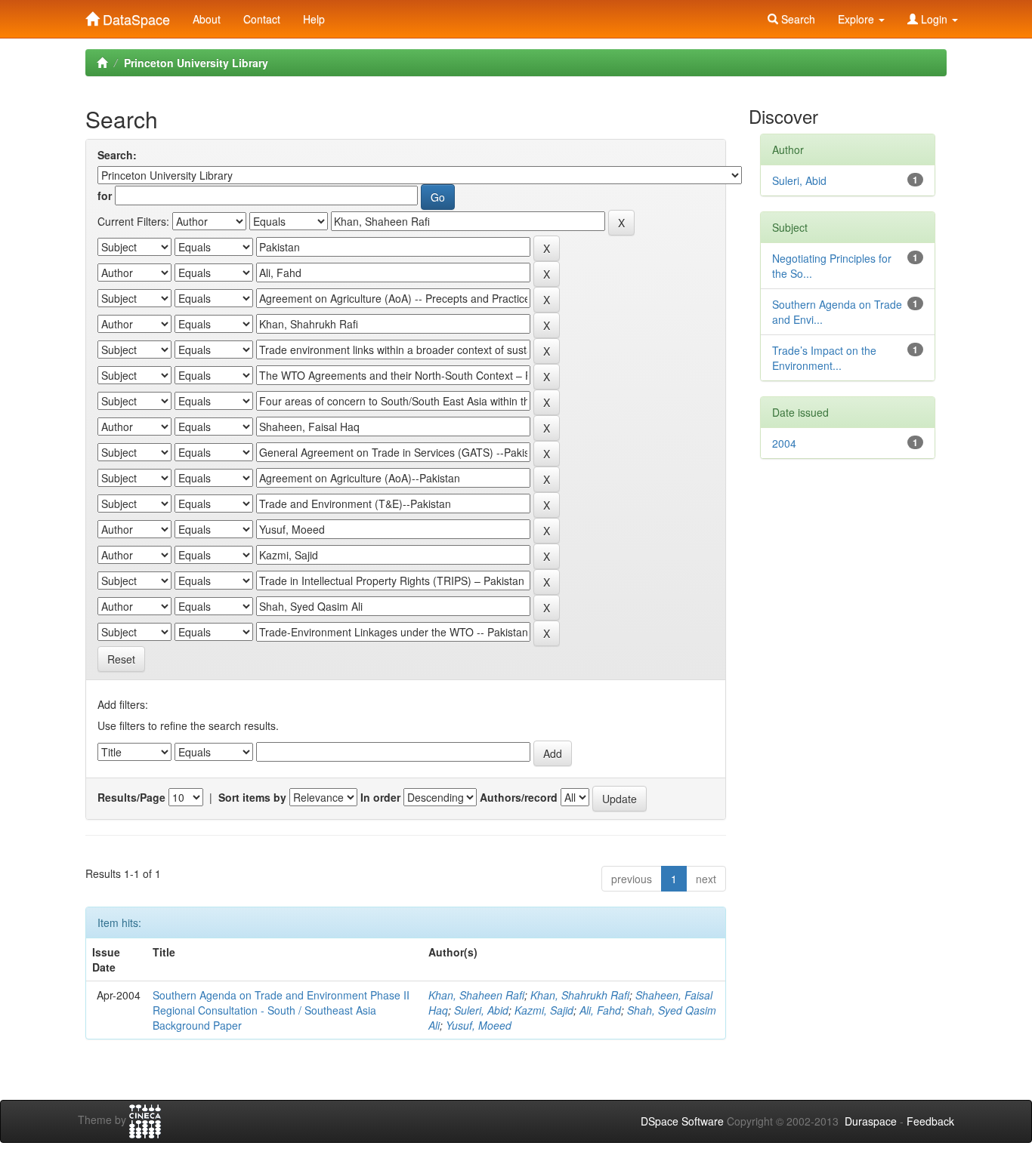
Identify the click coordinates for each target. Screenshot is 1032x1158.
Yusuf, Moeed (478, 1025)
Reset (121, 659)
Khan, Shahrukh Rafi (579, 994)
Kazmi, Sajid (543, 1010)
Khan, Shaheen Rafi (476, 994)
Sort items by (252, 797)
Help (314, 18)
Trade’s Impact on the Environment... (824, 358)
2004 (784, 443)
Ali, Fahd (600, 1010)
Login (934, 18)
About (207, 18)
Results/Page (131, 797)
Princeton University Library (196, 62)
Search (796, 18)
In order (380, 797)
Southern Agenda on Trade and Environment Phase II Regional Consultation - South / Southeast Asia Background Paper (281, 1010)
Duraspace (871, 1121)
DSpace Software (682, 1121)
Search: (117, 154)
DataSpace (134, 16)
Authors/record (519, 797)
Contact (261, 18)
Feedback (930, 1121)
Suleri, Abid (481, 1010)
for (104, 195)
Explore (857, 18)
